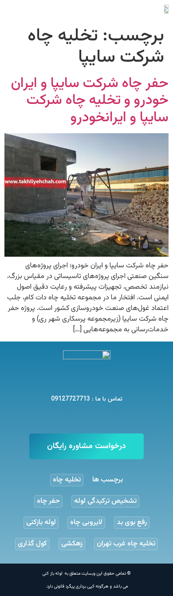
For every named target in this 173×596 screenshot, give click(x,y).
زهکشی (72, 543)
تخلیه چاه (67, 479)
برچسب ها (107, 479)
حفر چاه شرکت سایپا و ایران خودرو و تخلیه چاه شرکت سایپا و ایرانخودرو (90, 100)
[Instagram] (75, 418)
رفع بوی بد (132, 522)
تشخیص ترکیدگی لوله (105, 501)
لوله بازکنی (41, 522)
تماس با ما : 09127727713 (86, 399)
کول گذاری (32, 543)
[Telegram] (97, 418)
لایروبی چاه (86, 522)
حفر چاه (48, 501)
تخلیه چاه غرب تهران (126, 543)
